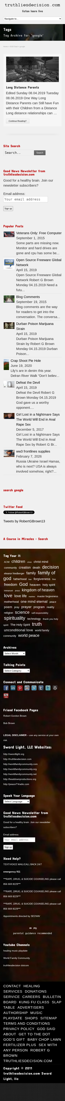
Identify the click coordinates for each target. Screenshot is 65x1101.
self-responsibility (40, 613)
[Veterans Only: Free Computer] (9, 234)
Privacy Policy (18, 1029)
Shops (31, 1018)
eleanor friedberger (14, 573)
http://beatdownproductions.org (19, 779)
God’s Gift (14, 1039)
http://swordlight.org (13, 754)
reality (50, 607)
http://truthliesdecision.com (17, 759)
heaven (35, 584)
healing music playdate (15, 950)
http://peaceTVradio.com (16, 784)
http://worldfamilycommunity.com (20, 764)
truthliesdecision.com (27, 1061)
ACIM (7, 562)
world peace (28, 635)
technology (34, 618)
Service (11, 997)
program (39, 607)
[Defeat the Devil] (9, 384)
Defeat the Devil (28, 382)
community (10, 567)
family (31, 573)
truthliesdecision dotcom (16, 965)
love (8, 595)
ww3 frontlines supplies (33, 451)
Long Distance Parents (22, 87)
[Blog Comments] (9, 299)
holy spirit (48, 584)
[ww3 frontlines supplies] (9, 453)
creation (25, 567)
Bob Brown (9, 723)
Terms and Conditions (26, 1023)
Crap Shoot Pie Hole (26, 360)
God (23, 584)
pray (16, 607)
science (22, 612)
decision (50, 567)
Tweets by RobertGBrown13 (24, 521)
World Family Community (16, 958)
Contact (12, 986)
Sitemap (48, 1018)
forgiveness (42, 579)
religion (8, 612)
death (36, 567)
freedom (10, 584)
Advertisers (31, 1007)
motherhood (11, 601)
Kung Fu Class (34, 1002)
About (9, 1034)
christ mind (41, 561)
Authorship (15, 1013)
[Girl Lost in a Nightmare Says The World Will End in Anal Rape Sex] (9, 416)
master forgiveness (47, 596)
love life (20, 596)
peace (53, 602)
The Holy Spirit (20, 624)
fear (30, 579)
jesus (17, 591)
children (18, 561)
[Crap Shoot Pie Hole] (6, 365)
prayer (26, 607)
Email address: (14, 194)
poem (8, 607)
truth (37, 624)
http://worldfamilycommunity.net (19, 774)
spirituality (14, 618)
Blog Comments (28, 297)
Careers (31, 997)
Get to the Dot (34, 1034)
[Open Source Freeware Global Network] (9, 264)
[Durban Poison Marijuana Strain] (9, 325)
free (54, 579)
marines (32, 597)
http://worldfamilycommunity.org (20, 769)
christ (29, 562)
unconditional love (18, 630)
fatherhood (19, 579)
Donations (36, 991)
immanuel (8, 591)
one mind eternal (34, 601)
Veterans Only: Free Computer (39, 233)
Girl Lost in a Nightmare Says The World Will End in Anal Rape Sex (38, 419)
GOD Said (46, 1029)
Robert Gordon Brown (14, 715)
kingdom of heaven (38, 590)
